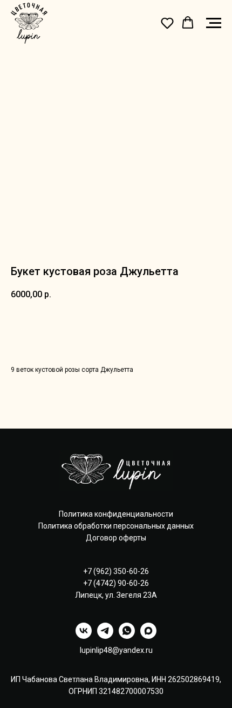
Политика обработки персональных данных (116, 526)
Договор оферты (116, 537)
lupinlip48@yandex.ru (116, 650)
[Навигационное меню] (213, 23)
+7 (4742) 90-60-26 (116, 583)
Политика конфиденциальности (116, 514)
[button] (167, 22)
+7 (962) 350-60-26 (116, 571)
